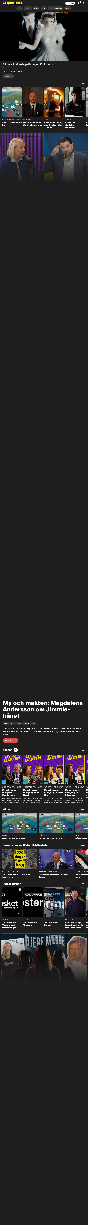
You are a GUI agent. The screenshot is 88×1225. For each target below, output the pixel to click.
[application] (44, 36)
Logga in (70, 3)
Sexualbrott (8, 76)
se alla (82, 84)
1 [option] (15, 750)
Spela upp (12, 740)
